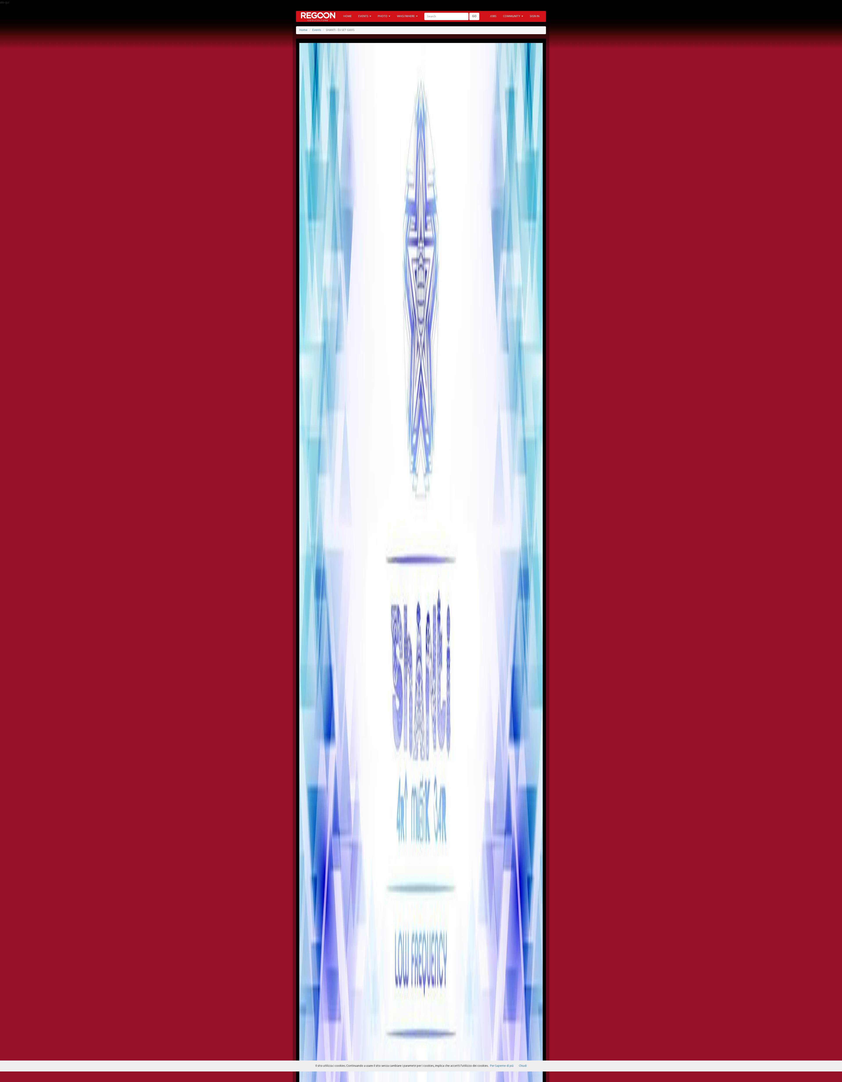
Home (303, 30)
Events (316, 30)
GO (474, 16)
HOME (347, 16)
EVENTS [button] (363, 16)
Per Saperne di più (502, 1065)
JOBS (493, 16)
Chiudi (523, 1065)
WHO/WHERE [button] (406, 16)
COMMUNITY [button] (512, 16)
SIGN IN (534, 16)
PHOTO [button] (383, 16)
